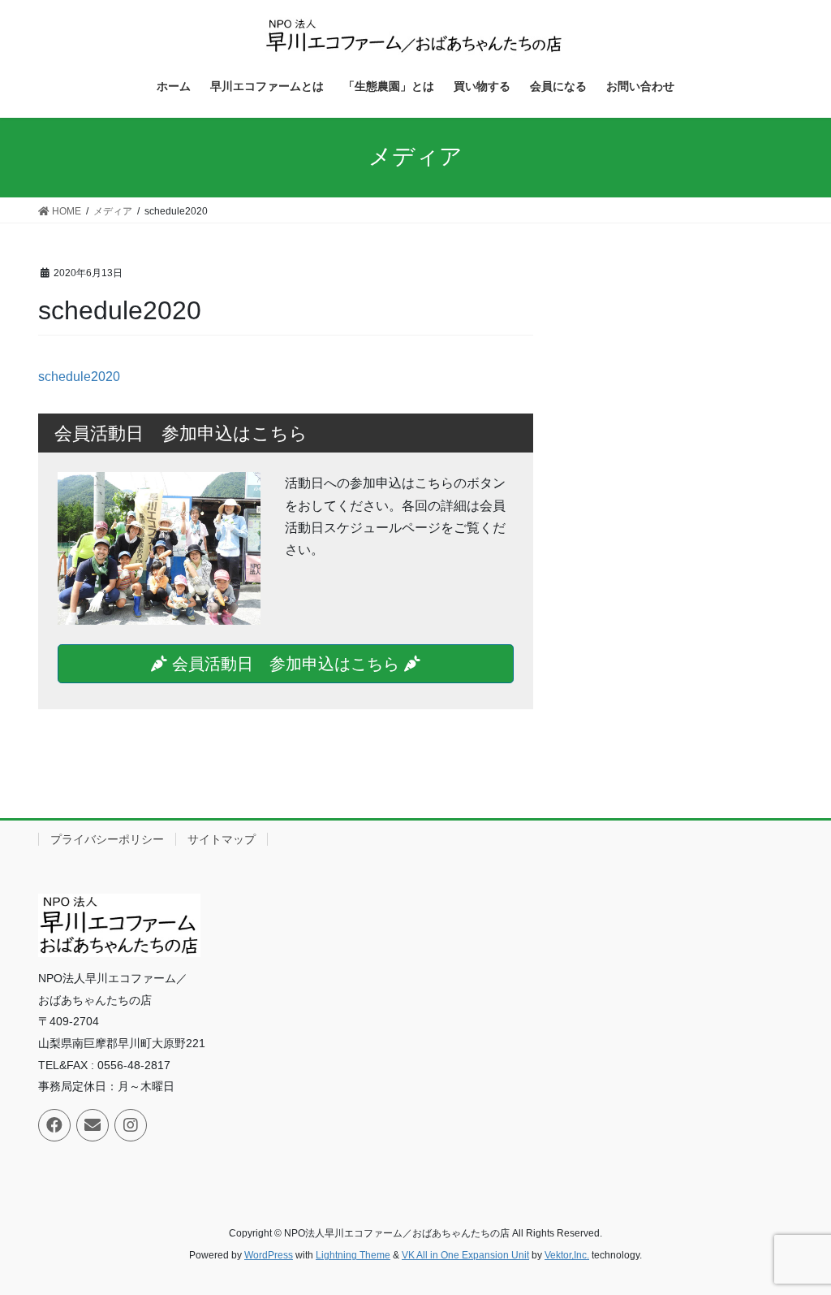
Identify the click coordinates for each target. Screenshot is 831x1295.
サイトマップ (221, 839)
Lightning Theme (353, 1255)
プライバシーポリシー (107, 839)
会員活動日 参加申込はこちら (285, 664)
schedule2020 (79, 376)
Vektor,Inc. (567, 1255)
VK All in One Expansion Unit (465, 1255)
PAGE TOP (795, 1242)
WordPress (268, 1255)
